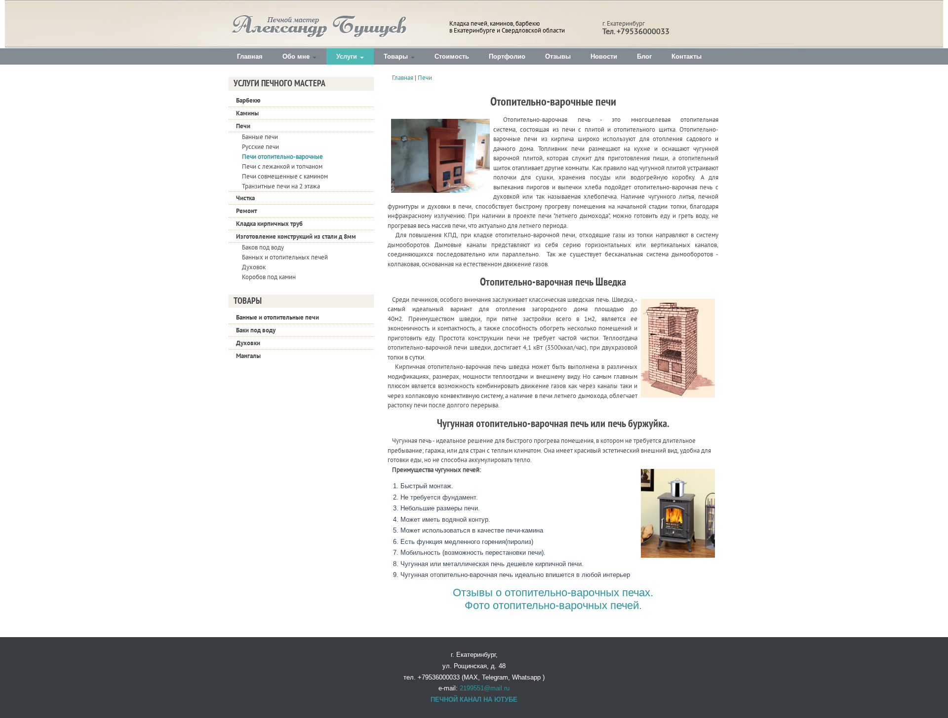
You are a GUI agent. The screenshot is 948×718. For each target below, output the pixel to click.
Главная (250, 56)
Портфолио (507, 56)
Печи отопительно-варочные (282, 156)
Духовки (248, 343)
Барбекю (248, 100)
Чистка (245, 198)
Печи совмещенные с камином (285, 176)
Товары (397, 56)
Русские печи (260, 147)
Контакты (687, 56)
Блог (644, 56)
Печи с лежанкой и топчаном (282, 166)
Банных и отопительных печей (285, 257)
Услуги (347, 56)
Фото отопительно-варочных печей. (553, 605)
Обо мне (297, 56)
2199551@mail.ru (485, 688)
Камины (247, 113)
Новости (604, 56)
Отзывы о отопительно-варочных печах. (553, 592)
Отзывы (558, 56)
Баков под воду (263, 247)
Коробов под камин (269, 277)
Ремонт (246, 211)
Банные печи (260, 137)
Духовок (254, 267)
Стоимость (451, 56)
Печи (243, 126)
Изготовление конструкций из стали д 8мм (296, 236)
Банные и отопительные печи (277, 317)
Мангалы (248, 356)
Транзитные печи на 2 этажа (281, 186)
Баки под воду (256, 330)
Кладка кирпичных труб (269, 223)
